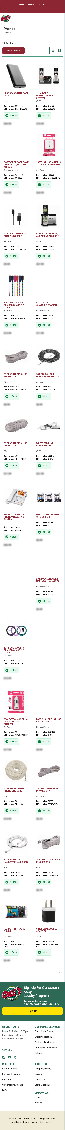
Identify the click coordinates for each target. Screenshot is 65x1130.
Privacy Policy (30, 1122)
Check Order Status (44, 1031)
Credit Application (43, 1037)
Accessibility (46, 1122)
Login (37, 1097)
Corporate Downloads (12, 1085)
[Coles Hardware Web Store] (5, 18)
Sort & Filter (11, 50)
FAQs (4, 1090)
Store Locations (42, 1085)
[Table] (59, 50)
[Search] (45, 18)
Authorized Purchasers (46, 1048)
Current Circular (9, 1068)
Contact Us (40, 1079)
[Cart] (52, 18)
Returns (38, 1053)
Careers (38, 1074)
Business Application (45, 1042)
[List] (52, 50)
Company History (43, 1068)
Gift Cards (7, 1079)
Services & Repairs (11, 1074)
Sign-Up (32, 1011)
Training (38, 1102)
